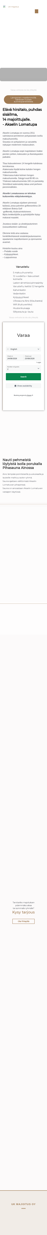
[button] (36, 11)
